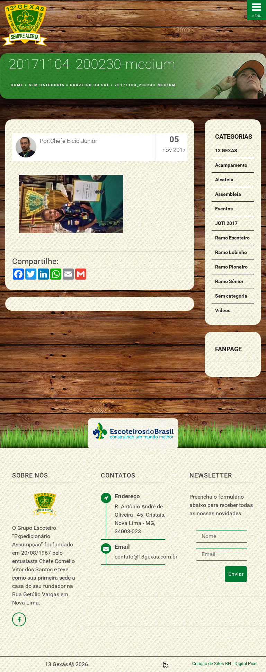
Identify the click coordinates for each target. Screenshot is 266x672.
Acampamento (231, 165)
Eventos (224, 208)
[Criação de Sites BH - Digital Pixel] (165, 664)
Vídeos (222, 310)
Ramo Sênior (229, 281)
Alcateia (224, 179)
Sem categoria (47, 85)
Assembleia (228, 194)
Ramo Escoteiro (232, 237)
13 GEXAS (226, 150)
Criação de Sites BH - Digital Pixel (224, 663)
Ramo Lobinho (231, 252)
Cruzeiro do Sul (89, 85)
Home (17, 85)
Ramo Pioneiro (231, 267)
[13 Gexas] (25, 25)
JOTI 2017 (226, 223)
